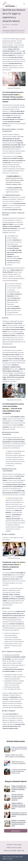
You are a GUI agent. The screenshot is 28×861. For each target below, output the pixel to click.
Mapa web (20, 851)
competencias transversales (12, 655)
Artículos (7, 30)
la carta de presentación (11, 620)
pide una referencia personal (15, 278)
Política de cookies (10, 851)
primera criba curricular (8, 429)
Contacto (10, 845)
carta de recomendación (11, 280)
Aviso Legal (17, 845)
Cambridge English (7, 344)
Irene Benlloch (15, 24)
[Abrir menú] (24, 4)
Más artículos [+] (15, 831)
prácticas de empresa (8, 222)
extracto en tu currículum (16, 628)
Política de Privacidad (14, 848)
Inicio (3, 30)
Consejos (4, 27)
